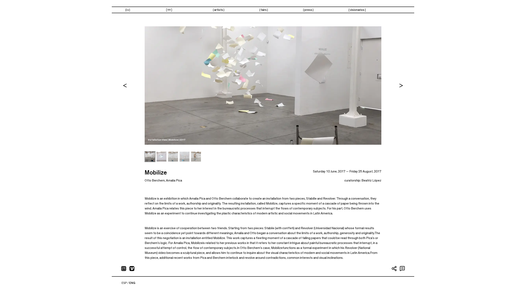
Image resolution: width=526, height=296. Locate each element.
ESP (124, 283)
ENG (132, 283)
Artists (218, 10)
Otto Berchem (155, 180)
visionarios (357, 10)
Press (308, 10)
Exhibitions (169, 10)
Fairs (264, 10)
